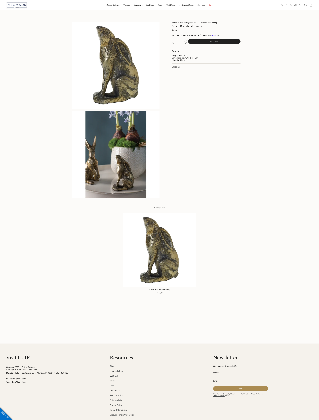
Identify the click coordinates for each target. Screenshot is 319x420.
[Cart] (311, 5)
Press (112, 385)
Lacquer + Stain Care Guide (122, 415)
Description (177, 51)
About (112, 366)
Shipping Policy (116, 400)
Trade (112, 381)
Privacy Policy (116, 405)
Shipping (176, 67)
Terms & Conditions (118, 410)
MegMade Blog (116, 371)
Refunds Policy (116, 395)
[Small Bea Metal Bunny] (159, 250)
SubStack (114, 376)
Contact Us (115, 390)
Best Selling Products (188, 23)
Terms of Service (219, 396)
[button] (126, 5)
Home (174, 23)
